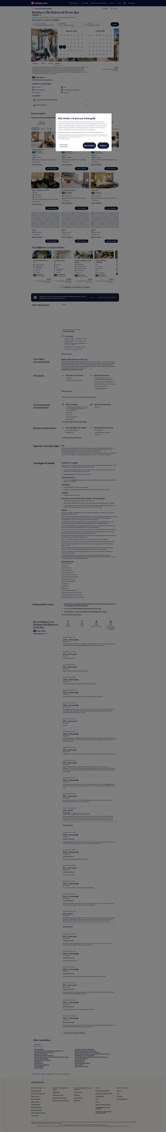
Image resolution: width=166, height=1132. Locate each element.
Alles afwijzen (89, 145)
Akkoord (103, 145)
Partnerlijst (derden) (63, 138)
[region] (84, 132)
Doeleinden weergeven (63, 145)
